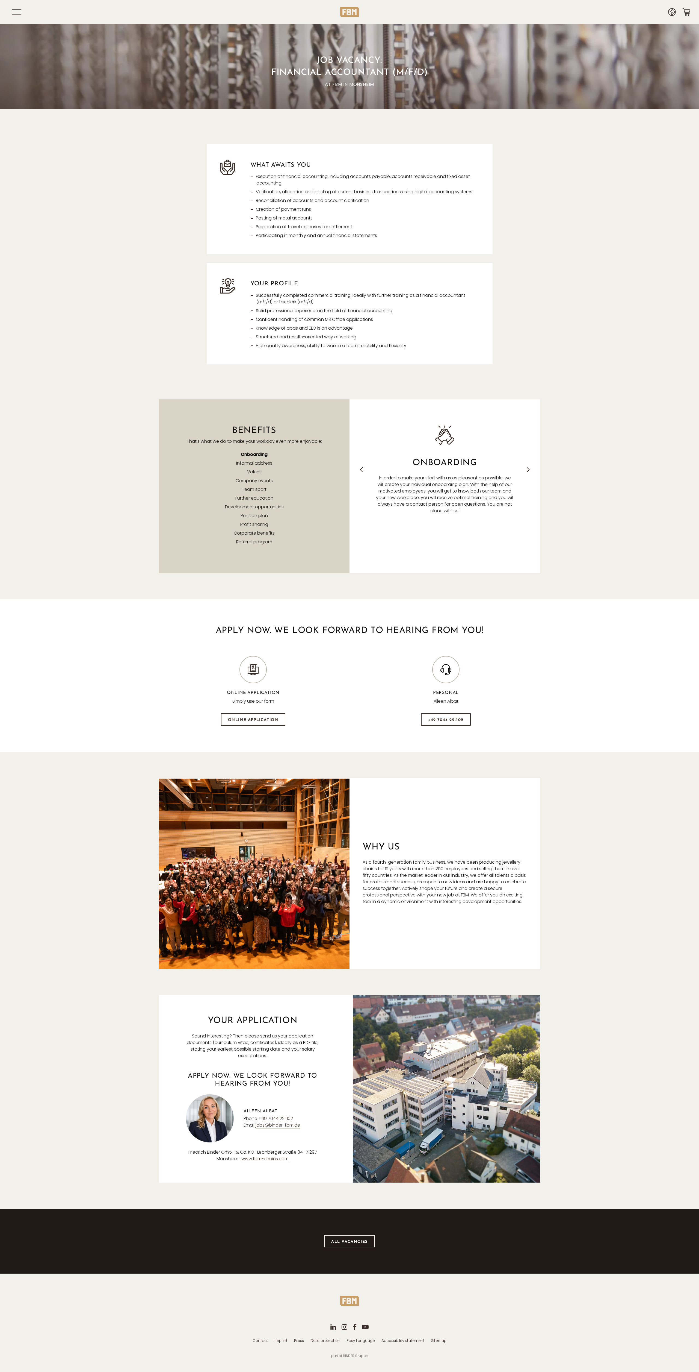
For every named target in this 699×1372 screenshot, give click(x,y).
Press (299, 1340)
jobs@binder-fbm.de (278, 1125)
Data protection (325, 1340)
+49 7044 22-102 (446, 720)
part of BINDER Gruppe (349, 1355)
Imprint (281, 1340)
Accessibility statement (403, 1340)
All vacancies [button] (349, 1242)
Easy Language (361, 1340)
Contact (260, 1340)
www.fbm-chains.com (265, 1159)
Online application (253, 720)
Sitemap (438, 1340)
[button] (361, 470)
